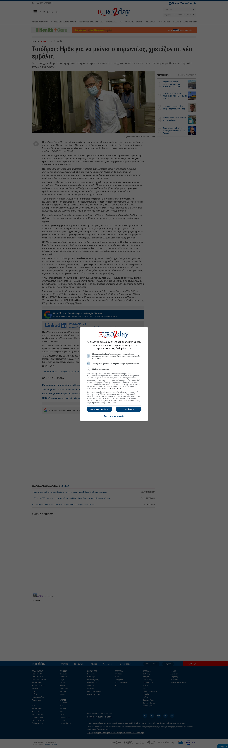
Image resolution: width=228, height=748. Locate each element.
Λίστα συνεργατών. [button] (114, 388)
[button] (114, 369)
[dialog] (114, 374)
